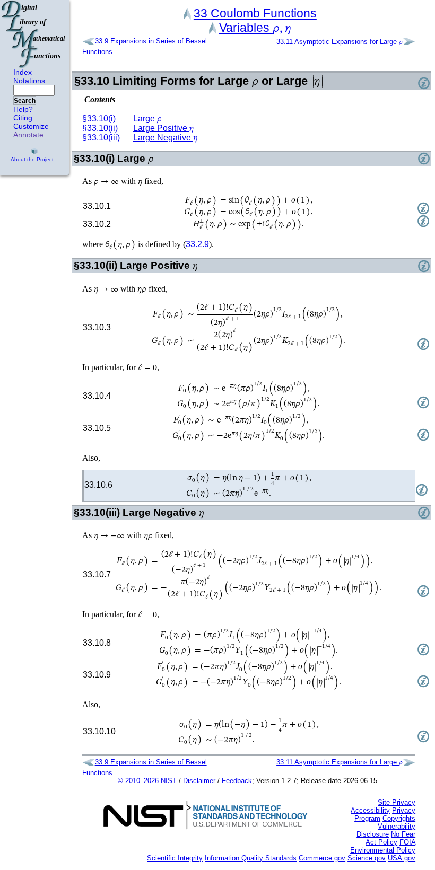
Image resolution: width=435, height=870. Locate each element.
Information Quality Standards (251, 858)
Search (25, 100)
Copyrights (398, 818)
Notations (29, 80)
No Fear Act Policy (390, 838)
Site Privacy (396, 802)
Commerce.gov (322, 858)
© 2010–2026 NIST (147, 781)
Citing (22, 117)
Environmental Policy (382, 850)
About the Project (32, 159)
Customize (31, 126)
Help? (23, 109)
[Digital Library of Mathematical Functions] (34, 34)
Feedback (237, 781)
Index (22, 72)
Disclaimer (199, 781)
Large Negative (165, 137)
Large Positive (163, 128)
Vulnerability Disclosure (385, 830)
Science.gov (366, 858)
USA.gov (401, 858)
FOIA (407, 842)
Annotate (28, 134)
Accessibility (370, 810)
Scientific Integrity (175, 858)
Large (147, 118)
